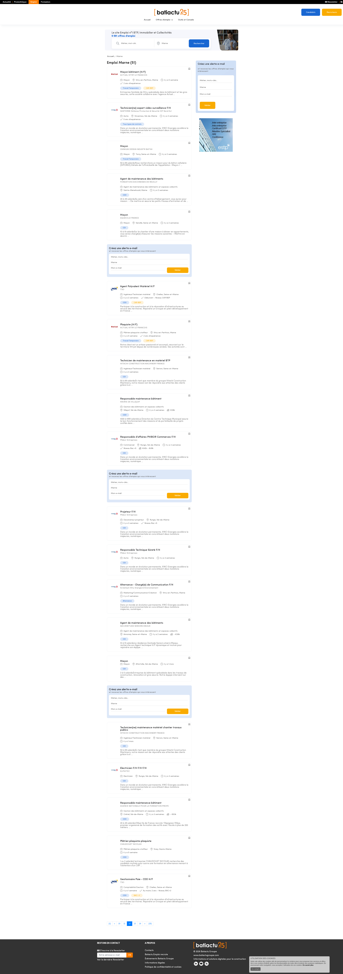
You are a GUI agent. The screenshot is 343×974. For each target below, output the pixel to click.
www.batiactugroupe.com (206, 955)
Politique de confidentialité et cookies (163, 967)
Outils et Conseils (186, 20)
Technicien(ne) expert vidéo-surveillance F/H (145, 108)
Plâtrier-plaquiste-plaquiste (135, 841)
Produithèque (20, 2)
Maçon (124, 146)
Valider (178, 270)
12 (130, 924)
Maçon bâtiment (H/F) (133, 72)
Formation (45, 2)
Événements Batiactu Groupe (159, 959)
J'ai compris (255, 969)
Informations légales (155, 963)
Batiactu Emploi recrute (156, 955)
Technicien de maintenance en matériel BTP (145, 360)
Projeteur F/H (128, 512)
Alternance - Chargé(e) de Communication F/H (146, 585)
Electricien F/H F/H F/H (133, 768)
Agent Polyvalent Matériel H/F (137, 286)
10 (119, 924)
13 (135, 924)
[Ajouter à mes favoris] (189, 69)
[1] (110, 924)
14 (140, 924)
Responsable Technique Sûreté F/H (140, 550)
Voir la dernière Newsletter (110, 960)
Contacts (149, 950)
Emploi (34, 2)
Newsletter (332, 2)
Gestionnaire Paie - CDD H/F (136, 879)
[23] (150, 924)
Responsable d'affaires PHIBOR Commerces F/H (148, 437)
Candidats (310, 12)
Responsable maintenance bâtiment (140, 399)
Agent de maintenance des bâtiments (141, 179)
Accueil (147, 20)
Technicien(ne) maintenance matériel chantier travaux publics (151, 728)
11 (124, 924)
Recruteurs (332, 12)
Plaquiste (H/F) (128, 324)
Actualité (7, 2)
